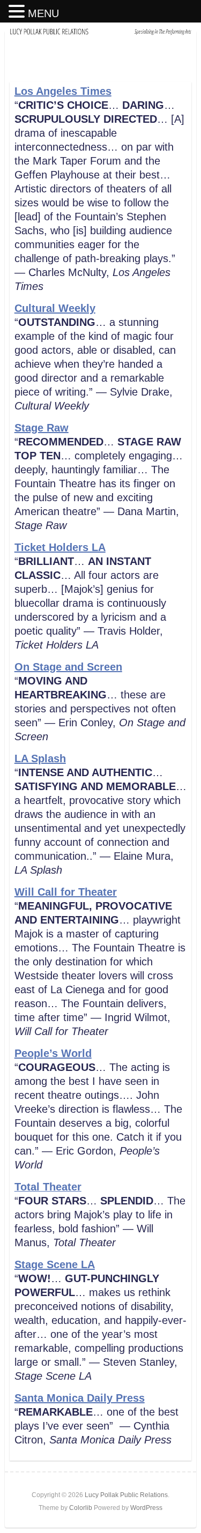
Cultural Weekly (54, 308)
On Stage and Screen (68, 667)
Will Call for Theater (65, 892)
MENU (43, 13)
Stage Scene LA (54, 1264)
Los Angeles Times (62, 91)
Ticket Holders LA (60, 547)
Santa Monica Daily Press (79, 1398)
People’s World (53, 1053)
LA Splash (40, 758)
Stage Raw (41, 428)
